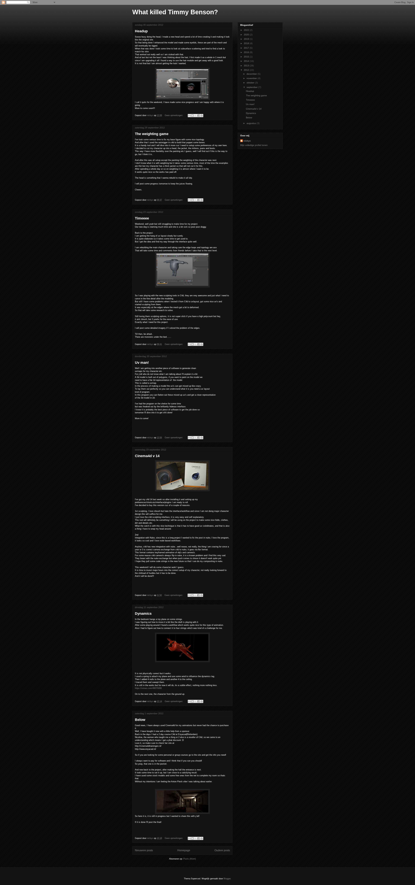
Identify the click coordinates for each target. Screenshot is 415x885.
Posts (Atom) (189, 859)
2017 (247, 48)
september (252, 87)
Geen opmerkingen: (174, 115)
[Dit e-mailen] (189, 115)
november (252, 78)
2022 (247, 30)
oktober (251, 82)
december (252, 74)
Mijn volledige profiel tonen (254, 145)
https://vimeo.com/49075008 (148, 688)
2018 (247, 43)
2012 (247, 70)
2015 (247, 56)
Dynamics (143, 613)
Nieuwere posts (144, 850)
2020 (247, 34)
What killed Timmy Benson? (175, 12)
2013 (247, 65)
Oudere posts (222, 850)
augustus (252, 123)
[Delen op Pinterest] (201, 115)
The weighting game (151, 134)
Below (140, 720)
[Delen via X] (195, 115)
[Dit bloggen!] (192, 115)
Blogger (227, 878)
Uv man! (142, 363)
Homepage (183, 850)
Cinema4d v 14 (147, 456)
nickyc (247, 140)
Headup (141, 31)
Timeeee (142, 218)
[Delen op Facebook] (198, 115)
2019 (247, 39)
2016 (247, 52)
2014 (247, 61)
